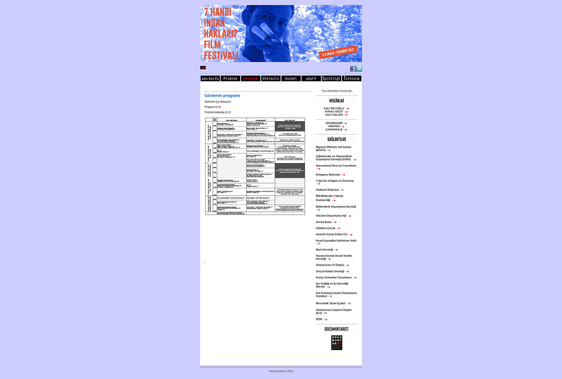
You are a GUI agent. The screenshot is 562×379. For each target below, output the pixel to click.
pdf (218, 107)
